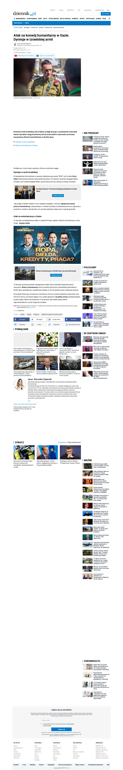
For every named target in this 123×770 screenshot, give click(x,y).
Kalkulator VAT (100, 752)
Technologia (38, 748)
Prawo (74, 745)
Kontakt (16, 765)
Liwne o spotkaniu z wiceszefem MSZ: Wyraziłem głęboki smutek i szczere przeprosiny (69, 351)
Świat (27, 23)
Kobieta (55, 745)
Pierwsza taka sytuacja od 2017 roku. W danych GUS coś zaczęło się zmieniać (24, 408)
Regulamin (51, 765)
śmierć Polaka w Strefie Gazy (51, 314)
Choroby (75, 754)
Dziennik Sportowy (58, 27)
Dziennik (16, 31)
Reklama (32, 765)
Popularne (62, 442)
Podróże (37, 758)
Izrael (22, 314)
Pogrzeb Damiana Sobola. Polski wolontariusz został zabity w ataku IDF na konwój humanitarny (47, 351)
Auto (36, 745)
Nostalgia (26, 27)
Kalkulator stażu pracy (101, 750)
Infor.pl (15, 745)
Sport (36, 754)
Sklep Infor (16, 758)
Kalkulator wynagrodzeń (102, 758)
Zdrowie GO (34, 27)
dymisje (36, 314)
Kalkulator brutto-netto (102, 756)
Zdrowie (37, 756)
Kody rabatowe (57, 748)
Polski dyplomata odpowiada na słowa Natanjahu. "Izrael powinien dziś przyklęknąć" (24, 373)
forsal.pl (61, 10)
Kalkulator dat (99, 745)
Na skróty (17, 743)
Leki (74, 750)
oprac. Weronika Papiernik (29, 44)
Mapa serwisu (79, 765)
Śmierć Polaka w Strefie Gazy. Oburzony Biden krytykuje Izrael (46, 373)
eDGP (15, 750)
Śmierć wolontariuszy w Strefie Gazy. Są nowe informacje (56, 271)
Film (54, 756)
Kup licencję (32, 307)
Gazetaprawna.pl (18, 748)
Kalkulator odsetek (101, 754)
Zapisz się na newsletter (46, 56)
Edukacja (55, 750)
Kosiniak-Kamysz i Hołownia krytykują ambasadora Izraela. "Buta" (56, 190)
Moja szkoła (56, 752)
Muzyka (55, 758)
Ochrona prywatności (65, 765)
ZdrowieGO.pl (87, 10)
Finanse (75, 748)
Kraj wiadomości (74, 442)
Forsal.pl (16, 752)
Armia (29, 314)
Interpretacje (17, 756)
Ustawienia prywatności (95, 765)
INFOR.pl (52, 10)
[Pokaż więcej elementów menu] (109, 18)
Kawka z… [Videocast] (45, 27)
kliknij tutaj (71, 735)
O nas (24, 765)
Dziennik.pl (38, 743)
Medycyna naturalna (78, 752)
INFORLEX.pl (70, 10)
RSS (108, 765)
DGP (79, 10)
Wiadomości (18, 23)
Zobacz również (58, 195)
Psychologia (76, 756)
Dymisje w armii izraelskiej (25, 142)
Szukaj (106, 14)
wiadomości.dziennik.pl (25, 31)
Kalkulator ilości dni (101, 748)
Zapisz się (61, 729)
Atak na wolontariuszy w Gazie (26, 145)
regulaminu (62, 724)
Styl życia (75, 758)
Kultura (55, 760)
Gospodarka (38, 750)
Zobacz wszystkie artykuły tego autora (25, 404)
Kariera (41, 765)
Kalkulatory (99, 743)
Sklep (108, 10)
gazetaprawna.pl (99, 10)
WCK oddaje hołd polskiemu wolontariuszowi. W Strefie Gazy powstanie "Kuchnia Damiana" (24, 350)
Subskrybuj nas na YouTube (25, 56)
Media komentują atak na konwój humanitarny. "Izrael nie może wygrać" (69, 373)
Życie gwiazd (56, 754)
